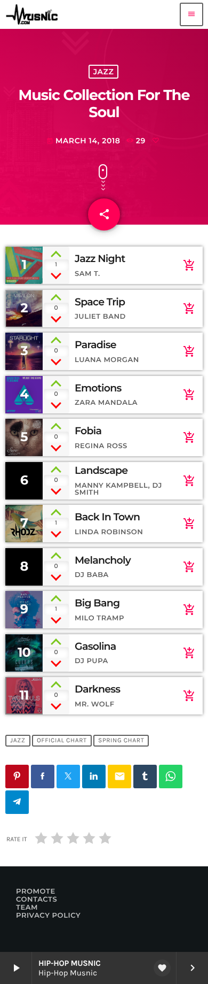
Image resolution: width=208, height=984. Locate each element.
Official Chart (62, 740)
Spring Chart (121, 740)
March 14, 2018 (83, 140)
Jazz (103, 71)
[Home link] (34, 14)
